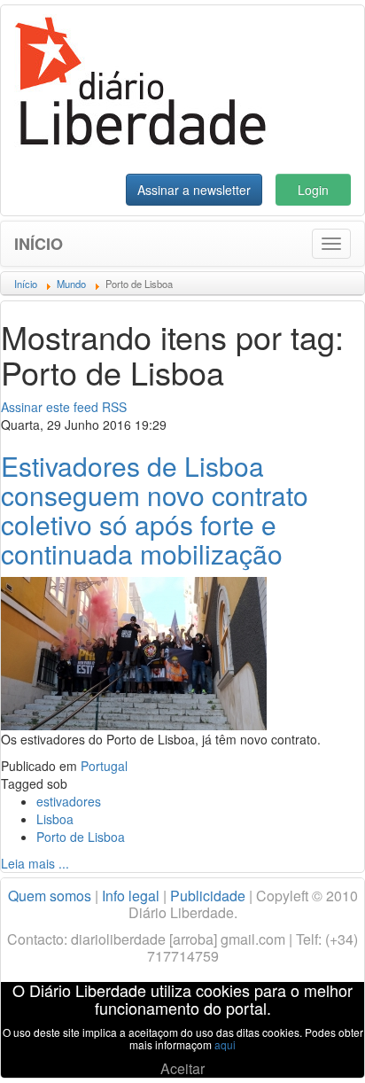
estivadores (68, 801)
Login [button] (313, 190)
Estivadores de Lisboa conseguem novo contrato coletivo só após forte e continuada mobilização (154, 510)
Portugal (104, 766)
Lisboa (55, 819)
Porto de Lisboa (80, 836)
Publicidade (207, 895)
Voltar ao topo (312, 1047)
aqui (225, 1044)
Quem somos (49, 895)
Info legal (130, 895)
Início (38, 243)
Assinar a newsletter (194, 190)
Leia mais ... (35, 863)
